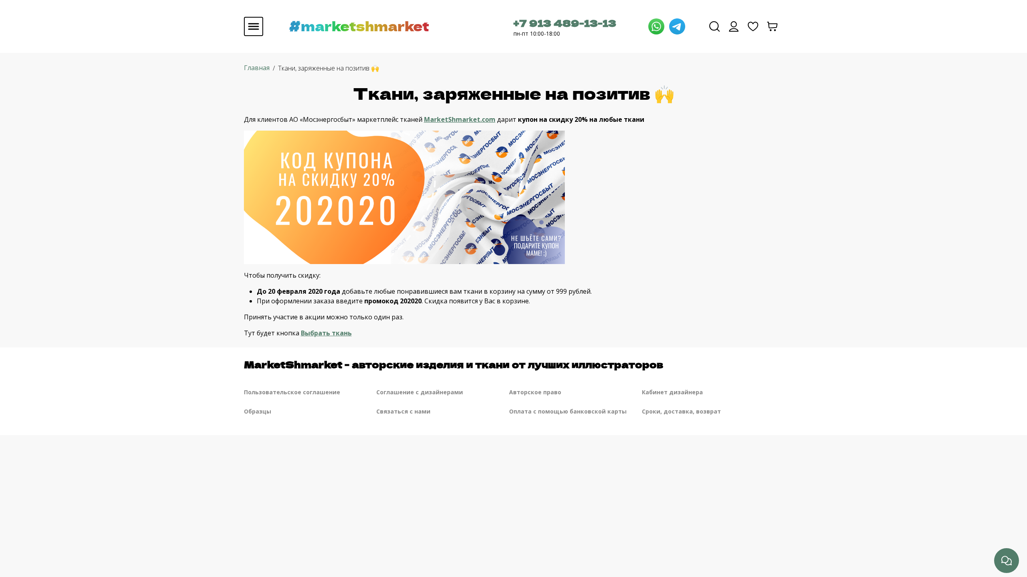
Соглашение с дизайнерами (419, 392)
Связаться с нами (403, 411)
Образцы (257, 411)
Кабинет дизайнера (672, 392)
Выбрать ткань (326, 333)
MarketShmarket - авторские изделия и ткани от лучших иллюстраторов (453, 364)
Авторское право (535, 392)
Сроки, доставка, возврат (681, 411)
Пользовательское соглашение (292, 392)
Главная (257, 67)
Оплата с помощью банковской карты (568, 411)
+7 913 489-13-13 (565, 23)
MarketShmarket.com (459, 119)
